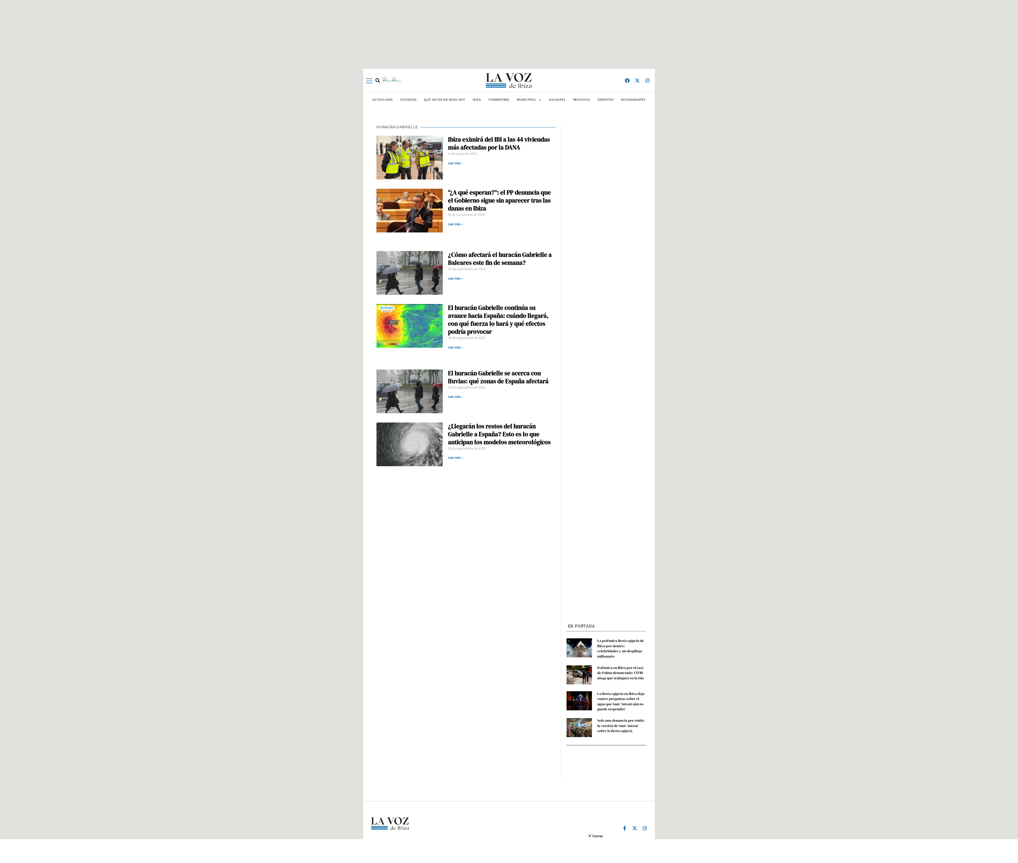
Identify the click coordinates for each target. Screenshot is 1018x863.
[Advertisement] (509, 851)
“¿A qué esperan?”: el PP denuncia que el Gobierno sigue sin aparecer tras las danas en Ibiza (499, 200)
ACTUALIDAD (382, 100)
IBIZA (477, 100)
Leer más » (455, 163)
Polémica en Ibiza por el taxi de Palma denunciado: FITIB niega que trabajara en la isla (620, 673)
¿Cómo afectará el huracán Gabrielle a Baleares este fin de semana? (500, 258)
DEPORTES (606, 100)
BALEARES (557, 100)
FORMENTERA (499, 100)
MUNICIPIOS (526, 100)
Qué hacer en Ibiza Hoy (444, 100)
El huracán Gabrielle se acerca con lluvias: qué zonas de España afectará (498, 377)
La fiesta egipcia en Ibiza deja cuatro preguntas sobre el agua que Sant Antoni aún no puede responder (620, 701)
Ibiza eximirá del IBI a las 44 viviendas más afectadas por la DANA (499, 143)
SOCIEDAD (408, 100)
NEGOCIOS (581, 100)
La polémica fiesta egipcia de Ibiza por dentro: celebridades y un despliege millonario (620, 648)
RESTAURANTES (633, 100)
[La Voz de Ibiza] (509, 80)
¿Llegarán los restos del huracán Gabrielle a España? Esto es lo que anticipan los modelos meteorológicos (499, 434)
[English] (387, 80)
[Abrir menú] (369, 80)
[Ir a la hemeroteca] (377, 80)
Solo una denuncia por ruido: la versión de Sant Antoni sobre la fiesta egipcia (621, 725)
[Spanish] (396, 80)
